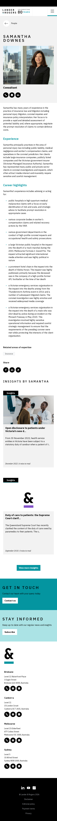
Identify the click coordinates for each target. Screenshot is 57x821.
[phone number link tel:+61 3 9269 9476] (5, 95)
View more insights (28, 568)
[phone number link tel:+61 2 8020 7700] (7, 766)
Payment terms (28, 809)
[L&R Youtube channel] (28, 787)
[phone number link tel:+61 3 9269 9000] (7, 740)
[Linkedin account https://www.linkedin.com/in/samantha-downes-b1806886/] (18, 95)
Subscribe (10, 632)
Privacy (29, 813)
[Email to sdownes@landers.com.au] (12, 95)
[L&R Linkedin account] (22, 787)
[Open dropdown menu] (52, 11)
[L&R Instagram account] (34, 787)
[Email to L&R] (19, 688)
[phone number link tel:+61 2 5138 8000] (7, 714)
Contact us (10, 600)
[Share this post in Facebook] (5, 370)
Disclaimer (28, 799)
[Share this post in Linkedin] (12, 370)
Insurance (9, 354)
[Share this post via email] (18, 370)
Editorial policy (28, 804)
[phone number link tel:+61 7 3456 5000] (7, 688)
